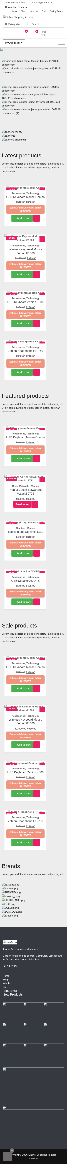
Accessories (18, 193)
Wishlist (34, 11)
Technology (32, 193)
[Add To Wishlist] (42, 239)
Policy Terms (56, 11)
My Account (12, 42)
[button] (33, 76)
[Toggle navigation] (61, 43)
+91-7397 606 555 (15, 2)
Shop (23, 11)
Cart (44, 11)
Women (35, 486)
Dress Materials (20, 486)
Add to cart (24, 218)
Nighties (20, 528)
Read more (22, 504)
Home (14, 11)
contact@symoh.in (42, 2)
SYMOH (33, 1158)
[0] (7, 1156)
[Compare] (36, 218)
